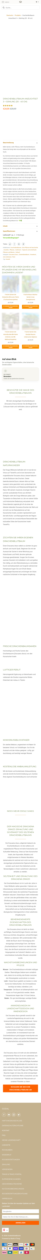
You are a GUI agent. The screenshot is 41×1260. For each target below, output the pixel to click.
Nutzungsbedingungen (13, 1189)
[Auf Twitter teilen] (9, 244)
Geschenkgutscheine (12, 1184)
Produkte (18, 15)
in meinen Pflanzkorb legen (10, 306)
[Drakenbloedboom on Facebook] (4, 1115)
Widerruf (6, 1155)
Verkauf (17, 252)
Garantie (6, 1145)
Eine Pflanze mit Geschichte (30, 247)
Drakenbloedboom (24, 254)
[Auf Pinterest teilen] (18, 244)
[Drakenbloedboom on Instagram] (14, 1115)
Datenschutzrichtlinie (12, 1126)
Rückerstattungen (11, 1160)
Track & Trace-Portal (12, 1174)
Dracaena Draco (13, 254)
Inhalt (5, 226)
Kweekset (33, 254)
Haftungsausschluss (12, 1121)
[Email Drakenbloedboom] (19, 1115)
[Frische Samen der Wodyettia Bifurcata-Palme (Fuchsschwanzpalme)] (10, 284)
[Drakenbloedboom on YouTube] (9, 1115)
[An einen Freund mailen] (23, 244)
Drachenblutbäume (16, 247)
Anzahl (5, 113)
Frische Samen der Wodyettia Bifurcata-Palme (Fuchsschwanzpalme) (10, 297)
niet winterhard (7, 257)
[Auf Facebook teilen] (14, 244)
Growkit (8, 259)
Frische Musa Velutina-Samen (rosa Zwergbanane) (30, 297)
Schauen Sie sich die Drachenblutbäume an (20, 1088)
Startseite (9, 15)
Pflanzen (12, 250)
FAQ (3, 1135)
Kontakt (5, 1130)
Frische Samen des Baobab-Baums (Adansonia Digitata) (30, 334)
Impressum (7, 1198)
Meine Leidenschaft (11, 1140)
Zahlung (6, 1164)
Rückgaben (7, 1150)
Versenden (7, 1169)
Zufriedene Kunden (11, 1179)
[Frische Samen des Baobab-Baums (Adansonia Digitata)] (30, 321)
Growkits (6, 250)
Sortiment (18, 250)
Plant (13, 257)
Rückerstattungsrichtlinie (15, 1194)
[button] (8, 106)
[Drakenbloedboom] (20, 2)
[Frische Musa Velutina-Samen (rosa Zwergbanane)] (30, 284)
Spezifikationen (9, 231)
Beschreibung (8, 143)
